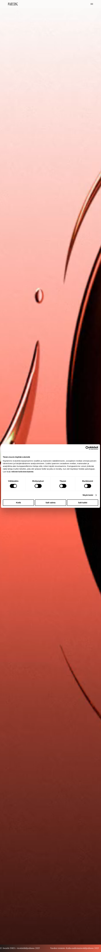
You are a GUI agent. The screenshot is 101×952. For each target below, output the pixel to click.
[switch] (38, 486)
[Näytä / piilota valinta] (92, 4)
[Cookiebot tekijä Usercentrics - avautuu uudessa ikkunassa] (87, 448)
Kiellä (18, 503)
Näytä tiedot (88, 495)
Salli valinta (50, 503)
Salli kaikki (82, 503)
